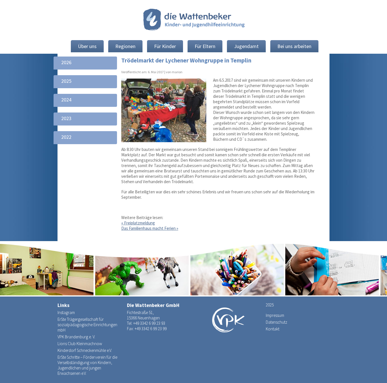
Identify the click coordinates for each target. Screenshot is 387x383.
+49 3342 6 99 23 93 (149, 323)
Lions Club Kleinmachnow (80, 343)
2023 (66, 118)
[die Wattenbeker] (193, 20)
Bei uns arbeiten (294, 46)
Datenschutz (276, 322)
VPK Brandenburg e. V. (76, 336)
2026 (66, 62)
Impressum (275, 315)
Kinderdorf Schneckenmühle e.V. (85, 350)
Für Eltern (205, 46)
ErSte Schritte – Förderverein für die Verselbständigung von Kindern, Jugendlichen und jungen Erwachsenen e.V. (87, 365)
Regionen (125, 46)
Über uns (87, 46)
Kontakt (272, 329)
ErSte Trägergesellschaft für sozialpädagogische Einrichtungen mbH (87, 325)
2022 (66, 137)
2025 (66, 81)
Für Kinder (165, 46)
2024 (66, 99)
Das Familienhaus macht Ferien (149, 228)
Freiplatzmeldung (138, 223)
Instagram (66, 312)
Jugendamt (246, 46)
